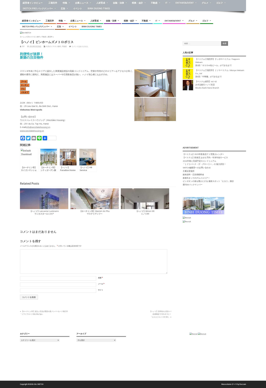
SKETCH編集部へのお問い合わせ (197, 167)
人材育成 (100, 2)
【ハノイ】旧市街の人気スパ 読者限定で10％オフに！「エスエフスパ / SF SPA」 (160, 314)
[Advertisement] (214, 115)
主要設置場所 (188, 171)
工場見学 (52, 2)
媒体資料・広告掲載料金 (193, 174)
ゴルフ (219, 2)
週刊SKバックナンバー (192, 184)
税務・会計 (137, 2)
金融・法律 (118, 2)
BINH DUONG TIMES (99, 8)
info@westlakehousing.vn (38, 127)
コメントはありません (80, 46)
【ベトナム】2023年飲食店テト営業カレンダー (203, 154)
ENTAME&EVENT (184, 2)
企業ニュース (81, 2)
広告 (63, 8)
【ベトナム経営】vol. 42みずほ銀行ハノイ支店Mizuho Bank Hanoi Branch (207, 84)
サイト (100, 290)
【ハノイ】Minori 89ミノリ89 (145, 212)
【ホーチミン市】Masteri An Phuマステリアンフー (95, 212)
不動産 (154, 2)
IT (166, 2)
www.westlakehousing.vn (32, 130)
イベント (77, 8)
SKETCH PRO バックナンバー (38, 8)
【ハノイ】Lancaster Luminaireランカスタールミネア (44, 212)
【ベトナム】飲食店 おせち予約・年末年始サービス (205, 157)
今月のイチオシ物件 (53, 46)
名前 (100, 278)
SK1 (23, 46)
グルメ (205, 2)
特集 (65, 2)
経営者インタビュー (33, 2)
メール (101, 284)
